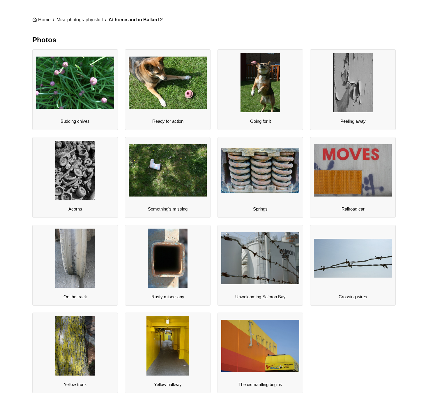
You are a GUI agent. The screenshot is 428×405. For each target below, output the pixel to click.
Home (44, 19)
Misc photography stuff (79, 19)
